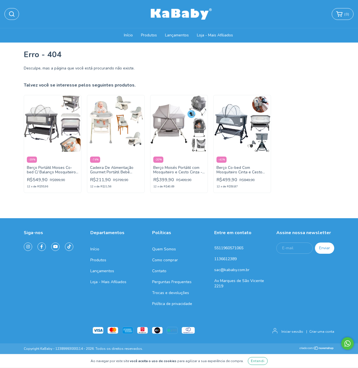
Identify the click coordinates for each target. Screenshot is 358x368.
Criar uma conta (321, 331)
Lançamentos (177, 35)
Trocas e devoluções (170, 292)
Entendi (258, 361)
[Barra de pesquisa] (11, 14)
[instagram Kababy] (28, 247)
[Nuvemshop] (316, 349)
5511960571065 (228, 248)
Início (128, 35)
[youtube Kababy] (55, 247)
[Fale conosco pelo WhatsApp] (347, 343)
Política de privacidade (172, 303)
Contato (159, 271)
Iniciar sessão (292, 331)
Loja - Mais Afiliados (215, 35)
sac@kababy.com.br (231, 269)
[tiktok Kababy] (69, 247)
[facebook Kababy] (41, 247)
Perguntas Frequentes (172, 282)
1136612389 (225, 259)
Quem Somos (164, 249)
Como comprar (165, 260)
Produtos (149, 35)
